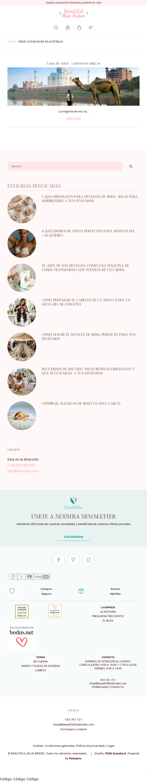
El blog (108, 620)
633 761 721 (108, 680)
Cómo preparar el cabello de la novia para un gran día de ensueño (86, 302)
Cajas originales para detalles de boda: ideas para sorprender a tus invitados (90, 198)
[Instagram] (88, 560)
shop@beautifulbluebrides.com (108, 683)
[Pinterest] (73, 560)
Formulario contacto (73, 729)
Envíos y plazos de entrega (40, 666)
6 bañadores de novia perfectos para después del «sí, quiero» (88, 233)
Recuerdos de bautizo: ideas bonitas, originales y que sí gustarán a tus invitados (88, 371)
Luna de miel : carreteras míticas (73, 63)
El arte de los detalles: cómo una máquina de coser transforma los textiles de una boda (85, 267)
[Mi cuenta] (67, 27)
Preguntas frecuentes (108, 616)
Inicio (11, 41)
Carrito (40, 670)
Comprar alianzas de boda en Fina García (81, 403)
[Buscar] (56, 27)
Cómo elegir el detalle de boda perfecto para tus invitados (88, 336)
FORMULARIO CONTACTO (108, 687)
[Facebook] (58, 560)
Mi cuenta (40, 661)
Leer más (73, 118)
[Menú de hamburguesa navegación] (91, 27)
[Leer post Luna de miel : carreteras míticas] (73, 86)
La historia (108, 611)
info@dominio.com (22, 471)
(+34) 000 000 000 (21, 465)
